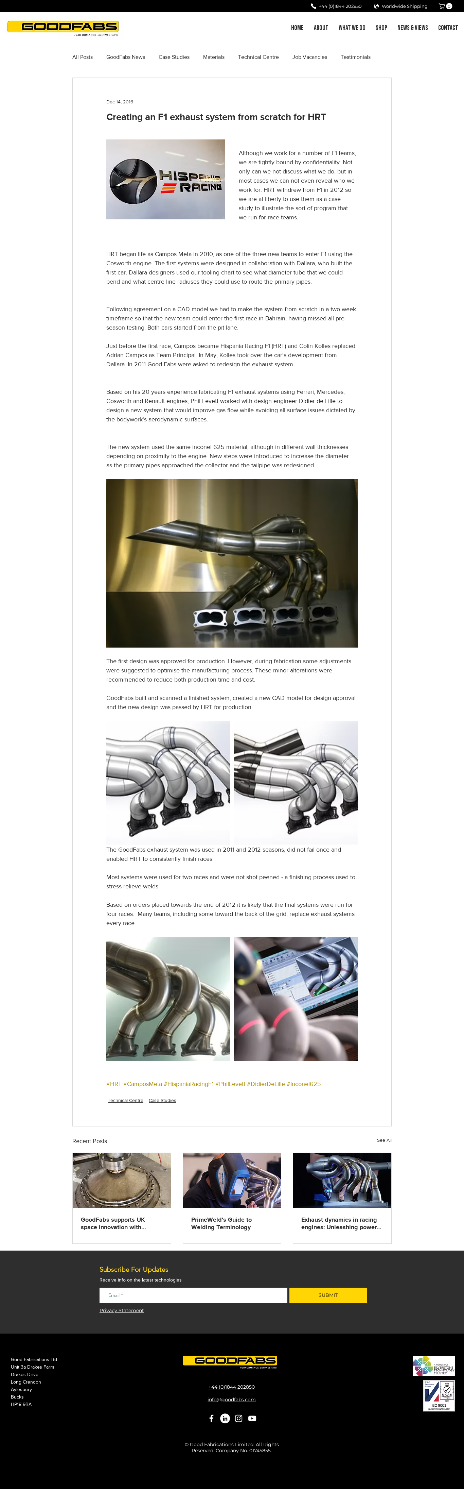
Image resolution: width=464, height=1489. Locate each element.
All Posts (82, 57)
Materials (214, 57)
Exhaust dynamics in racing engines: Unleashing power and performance (339, 1223)
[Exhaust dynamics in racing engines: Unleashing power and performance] (342, 1180)
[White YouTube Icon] (252, 1418)
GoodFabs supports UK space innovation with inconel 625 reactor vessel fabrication (117, 1223)
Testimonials (356, 57)
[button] (446, 6)
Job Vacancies (309, 57)
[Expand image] (168, 783)
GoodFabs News (125, 57)
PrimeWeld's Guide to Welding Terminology (221, 1223)
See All (384, 1140)
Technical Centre (258, 57)
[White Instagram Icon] (239, 1418)
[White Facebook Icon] (211, 1418)
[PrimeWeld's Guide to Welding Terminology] (232, 1180)
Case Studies (174, 57)
